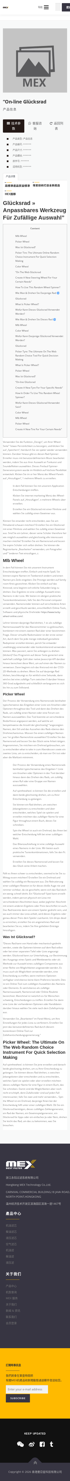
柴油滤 (10, 1256)
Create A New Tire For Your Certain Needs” (38, 429)
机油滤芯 (11, 1225)
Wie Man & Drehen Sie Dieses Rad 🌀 (35, 319)
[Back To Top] (35, 1463)
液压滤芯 (11, 1238)
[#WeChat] (20, 1444)
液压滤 (10, 1262)
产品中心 (11, 1286)
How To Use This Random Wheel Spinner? (37, 287)
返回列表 (58, 126)
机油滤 (10, 1250)
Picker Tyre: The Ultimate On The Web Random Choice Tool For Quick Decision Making (36, 355)
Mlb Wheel (21, 236)
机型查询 (11, 1292)
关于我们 (11, 1304)
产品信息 (10, 109)
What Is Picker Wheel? (27, 304)
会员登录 (11, 1323)
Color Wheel (22, 266)
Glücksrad (20, 298)
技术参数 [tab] (16, 126)
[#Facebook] (42, 1444)
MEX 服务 (12, 1298)
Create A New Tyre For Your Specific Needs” (39, 387)
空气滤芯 (11, 1244)
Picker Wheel (22, 241)
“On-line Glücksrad (25, 382)
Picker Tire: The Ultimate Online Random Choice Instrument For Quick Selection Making (37, 257)
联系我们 (11, 1317)
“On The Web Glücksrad (28, 272)
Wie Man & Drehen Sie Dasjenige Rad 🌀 (37, 293)
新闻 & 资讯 (13, 1310)
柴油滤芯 (11, 1231)
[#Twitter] (51, 1444)
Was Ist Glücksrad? (25, 247)
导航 (40, 7)
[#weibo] (32, 1444)
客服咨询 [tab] (37, 126)
